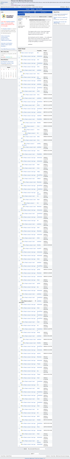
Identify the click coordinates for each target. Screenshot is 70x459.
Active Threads (39, 9)
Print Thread (21, 14)
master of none (35, 16)
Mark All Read (8, 456)
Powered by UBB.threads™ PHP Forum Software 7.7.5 (35, 458)
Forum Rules (3, 456)
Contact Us (48, 456)
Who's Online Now (5, 51)
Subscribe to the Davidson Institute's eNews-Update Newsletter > (6, 45)
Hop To (25, 448)
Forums (27, 9)
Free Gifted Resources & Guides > (8, 49)
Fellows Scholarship (5, 36)
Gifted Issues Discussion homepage (62, 456)
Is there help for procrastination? (61, 14)
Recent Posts (56, 12)
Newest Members (4, 59)
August (8, 67)
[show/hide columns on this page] (69, 9)
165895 (50, 16)
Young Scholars (4, 37)
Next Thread (43, 12)
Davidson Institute (7, 28)
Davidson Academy (5, 38)
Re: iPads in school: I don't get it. (26, 16)
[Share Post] (47, 16)
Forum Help (53, 456)
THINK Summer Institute (6, 40)
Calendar (33, 9)
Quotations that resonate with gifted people (60, 22)
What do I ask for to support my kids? (60, 18)
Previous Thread (27, 12)
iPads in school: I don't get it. (27, 52)
